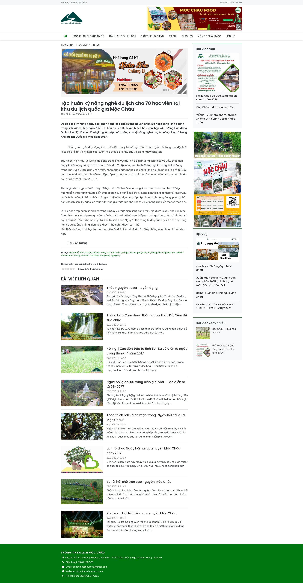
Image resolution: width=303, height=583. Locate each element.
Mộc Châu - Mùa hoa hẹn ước (215, 107)
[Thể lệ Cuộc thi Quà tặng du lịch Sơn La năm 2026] (217, 73)
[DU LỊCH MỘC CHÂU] (71, 18)
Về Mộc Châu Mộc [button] (209, 36)
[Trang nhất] (65, 36)
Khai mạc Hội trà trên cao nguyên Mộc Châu (141, 513)
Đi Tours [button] (187, 36)
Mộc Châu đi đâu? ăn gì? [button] (88, 36)
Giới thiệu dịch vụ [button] (152, 36)
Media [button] (173, 36)
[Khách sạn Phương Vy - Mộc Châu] (217, 251)
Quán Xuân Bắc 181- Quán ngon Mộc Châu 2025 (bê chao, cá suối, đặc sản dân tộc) (216, 281)
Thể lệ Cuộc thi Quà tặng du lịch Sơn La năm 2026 (216, 97)
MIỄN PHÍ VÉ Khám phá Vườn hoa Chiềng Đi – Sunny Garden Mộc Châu (216, 118)
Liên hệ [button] (230, 36)
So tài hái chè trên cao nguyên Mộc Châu (139, 481)
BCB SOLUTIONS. (89, 575)
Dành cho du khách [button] (122, 36)
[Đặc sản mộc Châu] (195, 18)
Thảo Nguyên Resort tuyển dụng (132, 288)
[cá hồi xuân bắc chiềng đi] (124, 71)
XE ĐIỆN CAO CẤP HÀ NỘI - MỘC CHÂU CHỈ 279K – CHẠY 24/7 (215, 306)
